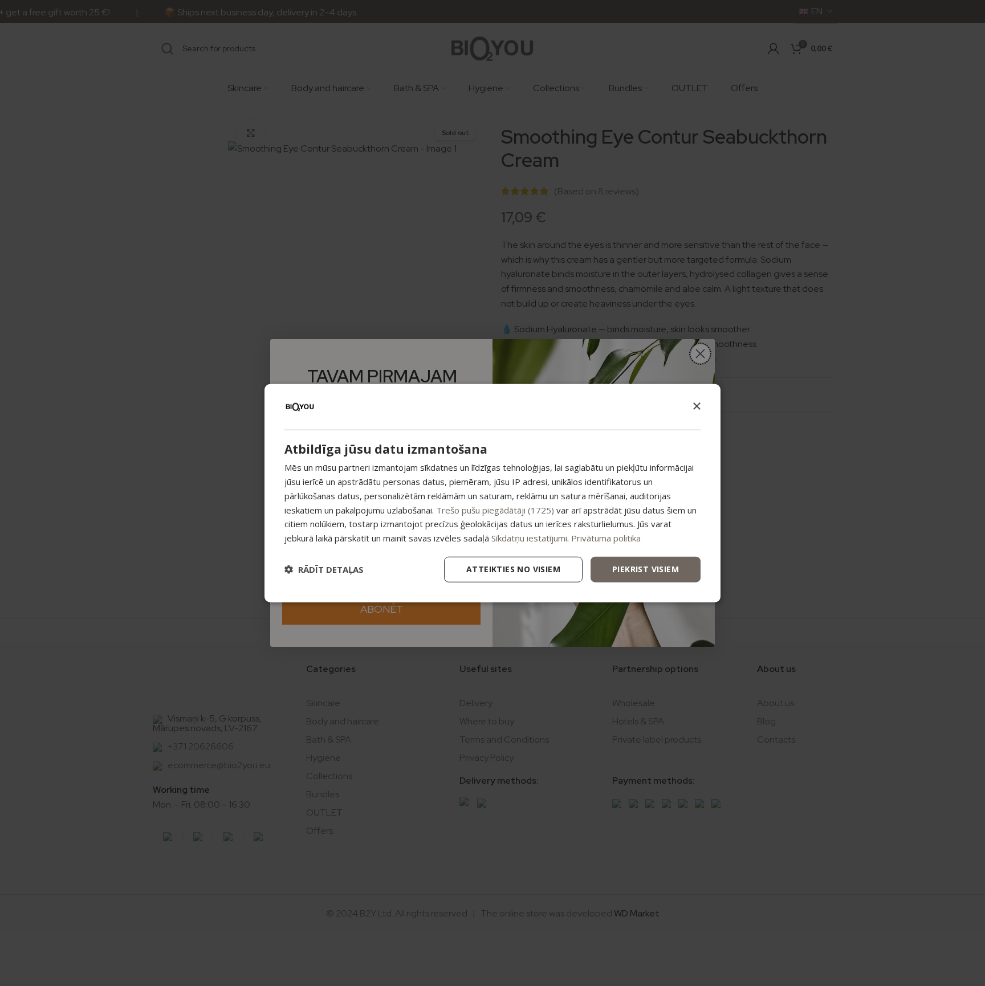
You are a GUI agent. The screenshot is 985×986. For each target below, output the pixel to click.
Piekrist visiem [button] (645, 569)
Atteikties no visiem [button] (513, 569)
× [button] (696, 406)
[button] (324, 569)
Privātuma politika (606, 538)
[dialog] (492, 493)
